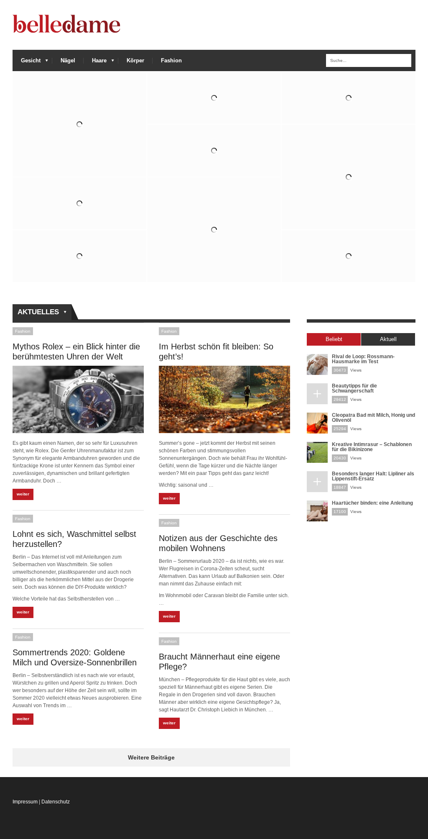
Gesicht (27, 62)
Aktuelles (36, 312)
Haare (95, 62)
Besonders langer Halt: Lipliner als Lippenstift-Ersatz (373, 476)
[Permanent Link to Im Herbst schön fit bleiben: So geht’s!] (224, 399)
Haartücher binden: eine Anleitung (372, 503)
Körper (135, 60)
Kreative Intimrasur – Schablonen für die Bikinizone (372, 446)
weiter (23, 494)
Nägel (68, 60)
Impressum (25, 802)
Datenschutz (55, 802)
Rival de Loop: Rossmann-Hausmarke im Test (363, 359)
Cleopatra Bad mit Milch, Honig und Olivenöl (373, 417)
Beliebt (334, 339)
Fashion (171, 60)
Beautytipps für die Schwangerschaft (354, 388)
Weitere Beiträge (151, 757)
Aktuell (388, 339)
